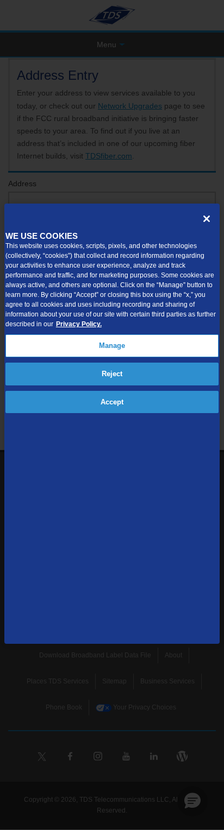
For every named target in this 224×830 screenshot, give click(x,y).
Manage (112, 345)
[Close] (207, 219)
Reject (112, 374)
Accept (112, 402)
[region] (112, 423)
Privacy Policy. (79, 324)
